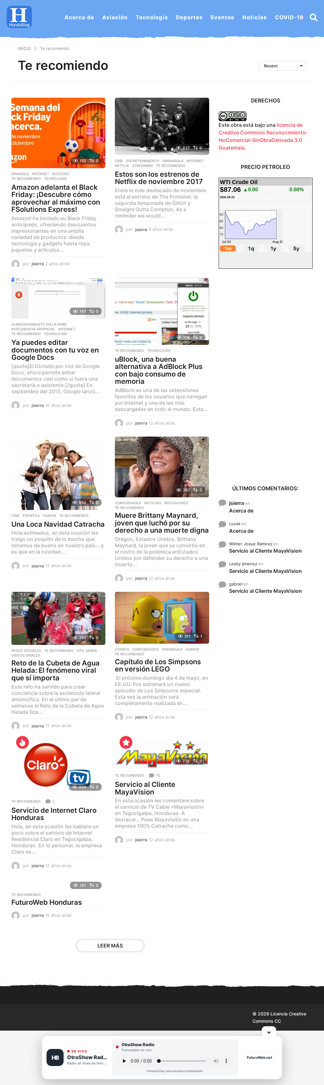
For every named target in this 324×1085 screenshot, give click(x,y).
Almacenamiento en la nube (39, 324)
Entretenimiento (142, 161)
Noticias (254, 17)
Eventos (222, 17)
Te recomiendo (26, 179)
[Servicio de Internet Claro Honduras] (58, 766)
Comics (122, 649)
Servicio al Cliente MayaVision (145, 788)
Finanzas (20, 174)
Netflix (122, 166)
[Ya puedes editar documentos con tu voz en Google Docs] (58, 298)
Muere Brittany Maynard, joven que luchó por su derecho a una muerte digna (162, 522)
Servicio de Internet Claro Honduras (54, 814)
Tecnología (152, 17)
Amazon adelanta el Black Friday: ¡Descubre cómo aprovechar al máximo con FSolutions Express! (55, 198)
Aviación (115, 17)
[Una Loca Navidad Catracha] (58, 473)
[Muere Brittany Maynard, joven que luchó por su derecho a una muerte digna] (162, 467)
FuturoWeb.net (259, 1057)
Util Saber (87, 651)
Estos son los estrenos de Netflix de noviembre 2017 (159, 178)
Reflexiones (176, 503)
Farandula (173, 161)
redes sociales (26, 651)
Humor (49, 516)
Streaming (142, 166)
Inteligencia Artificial (33, 329)
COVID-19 (289, 17)
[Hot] (22, 742)
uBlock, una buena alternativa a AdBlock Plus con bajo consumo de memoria (158, 370)
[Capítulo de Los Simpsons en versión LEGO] (162, 618)
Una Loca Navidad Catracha (58, 524)
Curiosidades (128, 503)
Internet (40, 174)
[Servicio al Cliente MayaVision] (162, 754)
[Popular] (126, 742)
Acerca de (79, 17)
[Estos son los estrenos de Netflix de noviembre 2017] (162, 126)
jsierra (236, 503)
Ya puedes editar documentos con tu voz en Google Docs (55, 349)
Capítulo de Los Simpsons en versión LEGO (158, 665)
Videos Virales (25, 655)
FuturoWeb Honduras (46, 902)
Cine (119, 161)
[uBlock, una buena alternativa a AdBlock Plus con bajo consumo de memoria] (162, 311)
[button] (314, 17)
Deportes (189, 17)
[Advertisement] (265, 376)
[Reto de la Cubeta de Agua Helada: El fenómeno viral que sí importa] (58, 618)
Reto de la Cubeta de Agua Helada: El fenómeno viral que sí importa (55, 670)
